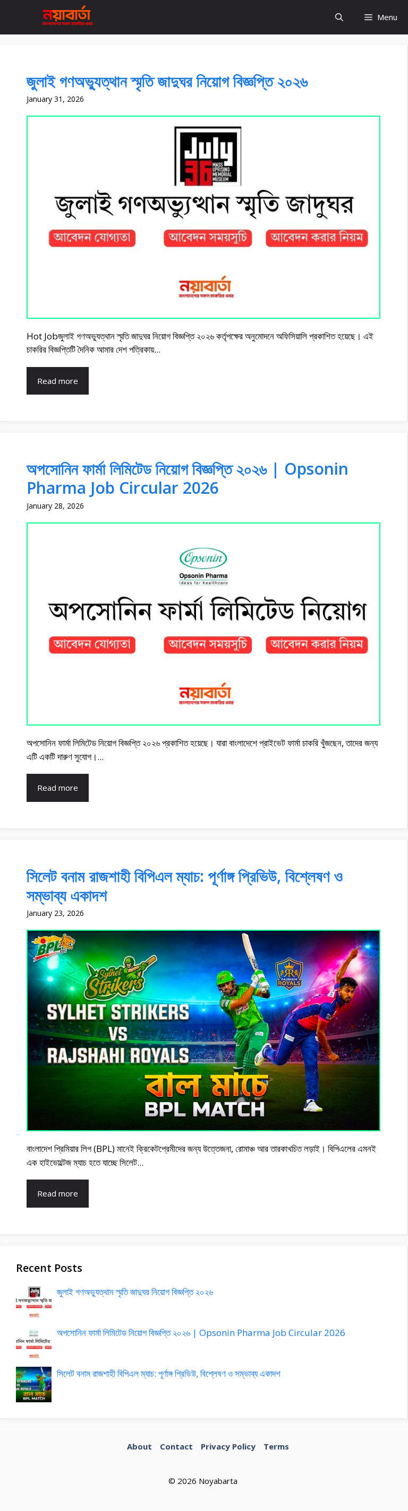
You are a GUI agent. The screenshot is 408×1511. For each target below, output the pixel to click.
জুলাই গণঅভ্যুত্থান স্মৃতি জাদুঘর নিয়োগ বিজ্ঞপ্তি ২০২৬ (167, 81)
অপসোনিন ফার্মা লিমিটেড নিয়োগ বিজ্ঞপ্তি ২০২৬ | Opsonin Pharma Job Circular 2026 (187, 478)
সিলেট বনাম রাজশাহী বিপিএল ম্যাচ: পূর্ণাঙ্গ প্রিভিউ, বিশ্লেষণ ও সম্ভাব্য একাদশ (185, 885)
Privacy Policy (228, 1446)
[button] (339, 17)
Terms (276, 1446)
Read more (57, 380)
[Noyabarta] (65, 17)
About (139, 1446)
